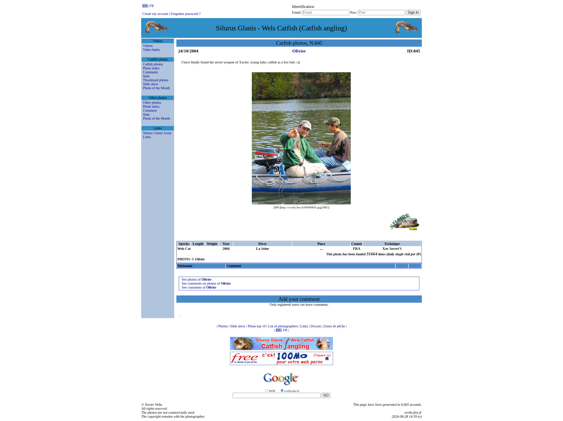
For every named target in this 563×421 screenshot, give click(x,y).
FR (152, 6)
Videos (148, 46)
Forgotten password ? (186, 14)
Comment (150, 110)
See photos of (197, 279)
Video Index (151, 50)
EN (145, 6)
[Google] (281, 386)
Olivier (299, 50)
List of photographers (283, 326)
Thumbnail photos (155, 80)
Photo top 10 (257, 326)
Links (147, 137)
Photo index (151, 68)
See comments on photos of (206, 283)
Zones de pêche (334, 326)
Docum (316, 326)
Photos (223, 326)
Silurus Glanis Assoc (157, 133)
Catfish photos (153, 64)
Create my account (155, 14)
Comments (150, 72)
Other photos (152, 102)
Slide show (150, 84)
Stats (146, 76)
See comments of (199, 287)
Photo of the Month (156, 88)
